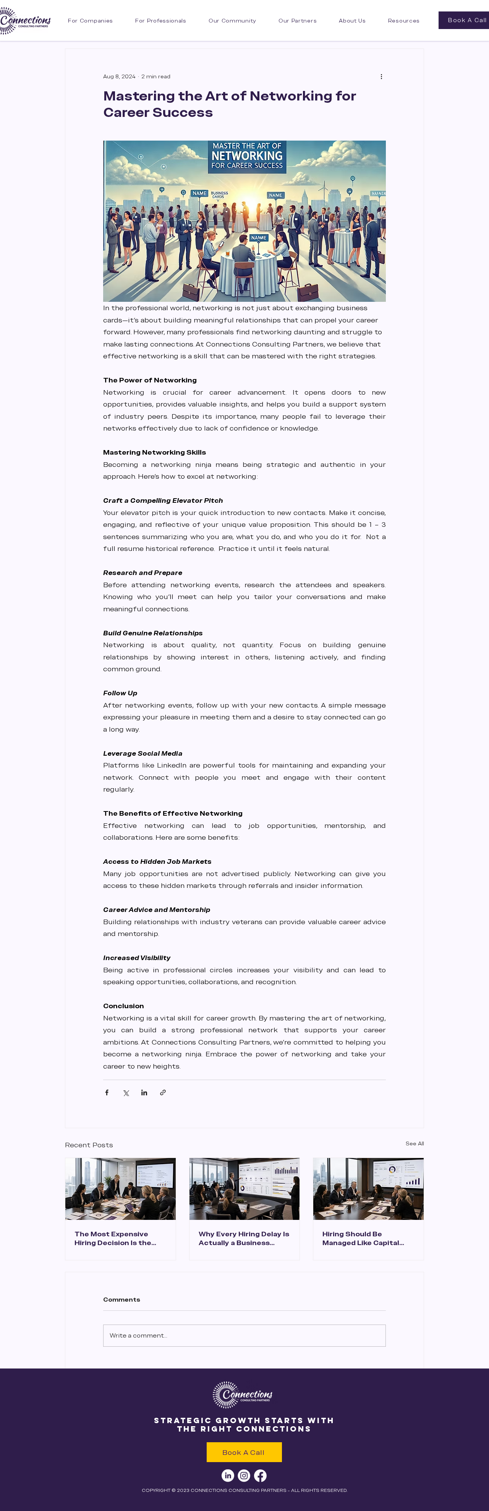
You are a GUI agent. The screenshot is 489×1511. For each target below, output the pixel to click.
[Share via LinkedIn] (144, 1092)
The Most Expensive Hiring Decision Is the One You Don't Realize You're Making (114, 1238)
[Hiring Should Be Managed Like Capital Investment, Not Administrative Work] (368, 1189)
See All (415, 1143)
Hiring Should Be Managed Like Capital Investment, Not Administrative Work (360, 1238)
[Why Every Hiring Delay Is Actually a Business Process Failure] (244, 1189)
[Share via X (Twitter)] (125, 1092)
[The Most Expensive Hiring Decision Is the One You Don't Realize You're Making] (120, 1189)
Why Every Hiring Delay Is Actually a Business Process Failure (244, 1238)
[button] (232, 20)
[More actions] (381, 76)
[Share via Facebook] (106, 1092)
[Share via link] (163, 1092)
